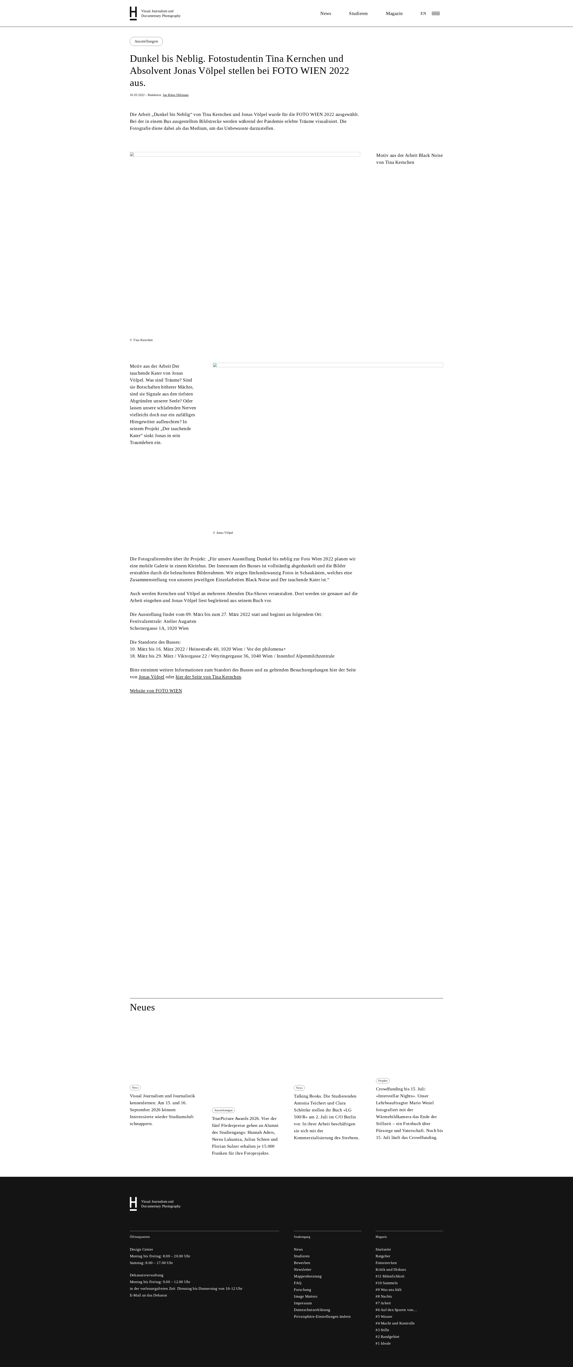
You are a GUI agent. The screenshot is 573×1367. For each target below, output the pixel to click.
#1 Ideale (383, 1343)
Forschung (302, 1290)
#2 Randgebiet (387, 1337)
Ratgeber (383, 1256)
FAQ (297, 1283)
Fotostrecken (386, 1263)
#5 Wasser (384, 1316)
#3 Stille (382, 1330)
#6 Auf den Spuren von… (396, 1310)
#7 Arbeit (383, 1303)
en (423, 13)
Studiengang (302, 1237)
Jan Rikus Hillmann (175, 95)
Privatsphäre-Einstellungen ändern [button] (322, 1316)
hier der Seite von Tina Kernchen (208, 676)
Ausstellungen (146, 41)
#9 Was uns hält (389, 1290)
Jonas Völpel (152, 676)
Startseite (383, 1249)
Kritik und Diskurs (391, 1269)
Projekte (382, 1080)
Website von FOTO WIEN (156, 690)
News (325, 13)
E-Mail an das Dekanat (148, 1295)
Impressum (303, 1303)
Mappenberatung (308, 1276)
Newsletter (302, 1269)
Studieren (358, 13)
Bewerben (302, 1263)
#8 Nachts (384, 1296)
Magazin (394, 13)
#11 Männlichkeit (390, 1276)
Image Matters (305, 1296)
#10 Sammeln (387, 1283)
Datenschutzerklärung (312, 1310)
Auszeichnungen (223, 1110)
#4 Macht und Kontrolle (395, 1323)
